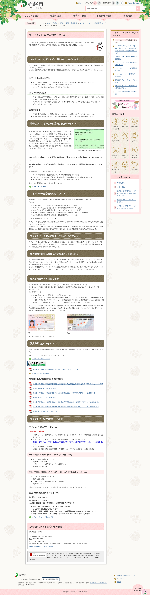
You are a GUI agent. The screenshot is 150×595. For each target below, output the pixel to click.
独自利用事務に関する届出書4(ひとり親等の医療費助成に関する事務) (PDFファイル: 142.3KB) (66, 407)
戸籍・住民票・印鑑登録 (68, 23)
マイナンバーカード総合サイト (42, 517)
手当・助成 (134, 169)
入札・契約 (121, 187)
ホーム (42, 23)
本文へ (80, 3)
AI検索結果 (121, 183)
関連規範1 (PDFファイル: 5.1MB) (44, 388)
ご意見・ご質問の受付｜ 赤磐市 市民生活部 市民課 (126, 207)
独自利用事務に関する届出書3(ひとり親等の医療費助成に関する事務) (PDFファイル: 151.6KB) (66, 402)
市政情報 (128, 15)
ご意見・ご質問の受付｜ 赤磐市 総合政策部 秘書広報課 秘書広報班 (126, 193)
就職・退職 (134, 126)
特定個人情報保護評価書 (40, 373)
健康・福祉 (55, 15)
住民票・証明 (115, 171)
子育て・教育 (79, 15)
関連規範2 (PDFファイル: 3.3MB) (44, 397)
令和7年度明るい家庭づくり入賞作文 (126, 201)
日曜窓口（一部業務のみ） (98, 583)
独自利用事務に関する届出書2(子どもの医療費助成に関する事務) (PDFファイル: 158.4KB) (64, 393)
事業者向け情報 (104, 15)
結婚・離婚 (115, 141)
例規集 (119, 582)
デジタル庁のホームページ (41, 359)
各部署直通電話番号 (52, 579)
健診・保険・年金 (134, 156)
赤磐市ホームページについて (126, 575)
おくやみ (134, 141)
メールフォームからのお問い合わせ (41, 546)
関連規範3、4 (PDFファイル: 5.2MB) (46, 411)
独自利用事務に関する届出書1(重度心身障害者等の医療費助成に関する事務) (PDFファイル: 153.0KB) (68, 384)
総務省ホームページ (39, 186)
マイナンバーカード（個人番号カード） (93, 23)
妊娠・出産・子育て (115, 128)
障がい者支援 (115, 156)
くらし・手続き (31, 15)
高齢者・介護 (125, 156)
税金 (125, 169)
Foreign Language (133, 3)
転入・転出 (125, 141)
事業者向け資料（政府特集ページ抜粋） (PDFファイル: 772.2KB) (55, 369)
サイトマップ (121, 579)
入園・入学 (125, 126)
